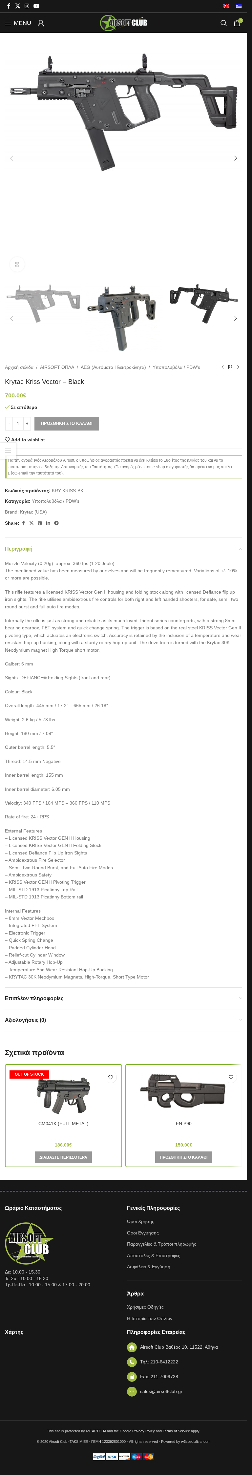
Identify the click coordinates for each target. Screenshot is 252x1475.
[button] (11, 158)
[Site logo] (123, 22)
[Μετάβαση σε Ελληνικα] (237, 6)
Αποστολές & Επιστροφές (153, 1255)
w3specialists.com (195, 1441)
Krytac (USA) (33, 512)
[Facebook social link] (9, 6)
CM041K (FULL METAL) (63, 1123)
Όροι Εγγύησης (143, 1232)
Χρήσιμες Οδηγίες (145, 1307)
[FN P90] (184, 1092)
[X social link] (17, 6)
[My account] (41, 23)
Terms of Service (176, 1431)
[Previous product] (222, 367)
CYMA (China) (63, 1132)
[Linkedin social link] (48, 523)
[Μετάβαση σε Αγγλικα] (226, 6)
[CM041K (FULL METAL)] (63, 1092)
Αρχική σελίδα (19, 367)
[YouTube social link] (37, 6)
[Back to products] (230, 367)
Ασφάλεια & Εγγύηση (148, 1266)
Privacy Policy (143, 1431)
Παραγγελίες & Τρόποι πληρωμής (161, 1244)
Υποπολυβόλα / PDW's (176, 367)
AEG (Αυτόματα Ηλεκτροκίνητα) (113, 367)
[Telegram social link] (56, 523)
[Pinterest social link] (40, 523)
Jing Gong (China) (184, 1132)
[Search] (223, 23)
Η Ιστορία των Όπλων (149, 1318)
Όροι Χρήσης (140, 1221)
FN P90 (184, 1123)
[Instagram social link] (26, 6)
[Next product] (238, 367)
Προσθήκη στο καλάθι (67, 423)
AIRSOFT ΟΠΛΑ (57, 367)
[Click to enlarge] (17, 264)
